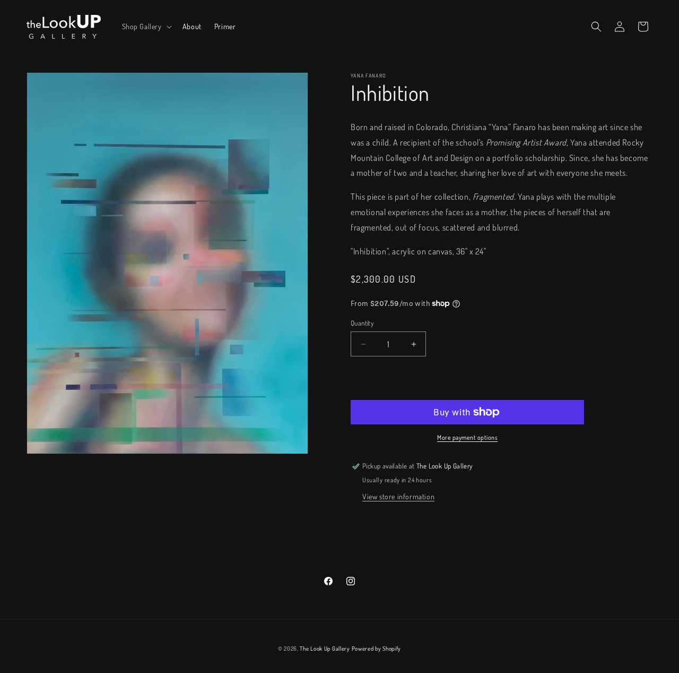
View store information (398, 496)
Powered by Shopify (377, 648)
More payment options (467, 437)
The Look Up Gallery (325, 648)
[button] (146, 26)
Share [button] (370, 524)
